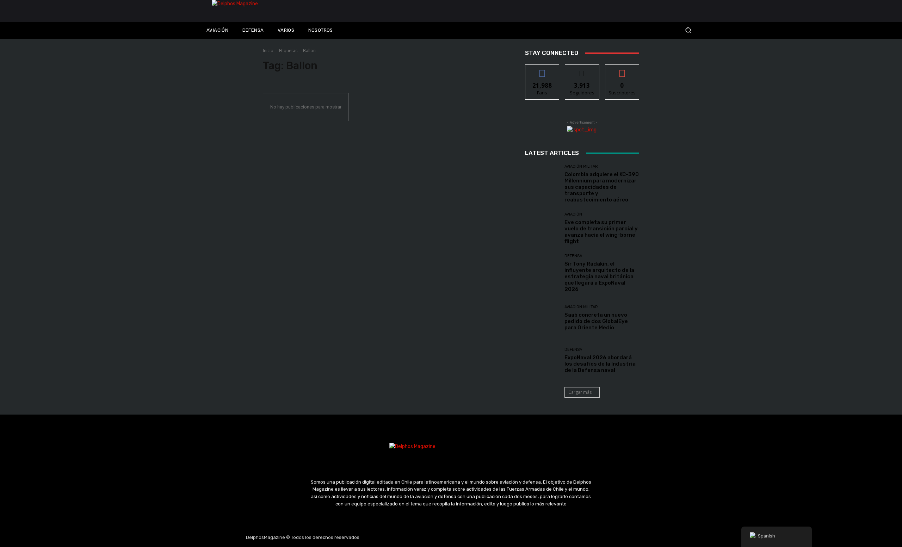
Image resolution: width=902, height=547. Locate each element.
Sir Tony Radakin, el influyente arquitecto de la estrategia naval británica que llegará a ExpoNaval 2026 (599, 276)
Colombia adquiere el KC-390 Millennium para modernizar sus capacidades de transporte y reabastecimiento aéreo (601, 187)
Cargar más (580, 392)
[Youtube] (468, 537)
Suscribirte (622, 70)
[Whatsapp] (484, 537)
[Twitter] (451, 537)
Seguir (582, 70)
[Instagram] (434, 537)
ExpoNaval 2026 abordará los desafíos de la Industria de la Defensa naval (600, 363)
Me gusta (542, 70)
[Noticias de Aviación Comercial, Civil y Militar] (273, 11)
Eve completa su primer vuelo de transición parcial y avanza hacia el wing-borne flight (601, 231)
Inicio (268, 51)
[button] (641, 30)
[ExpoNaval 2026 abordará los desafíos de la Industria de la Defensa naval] (542, 360)
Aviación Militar (581, 166)
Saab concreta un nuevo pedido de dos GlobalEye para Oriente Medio (596, 321)
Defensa (573, 256)
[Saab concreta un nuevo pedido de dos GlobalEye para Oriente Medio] (542, 318)
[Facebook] (417, 537)
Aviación (573, 214)
